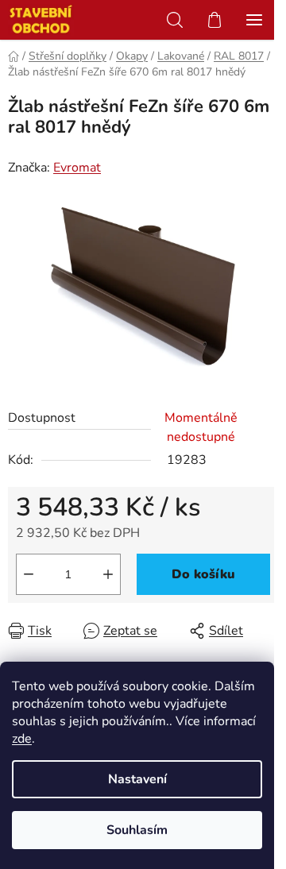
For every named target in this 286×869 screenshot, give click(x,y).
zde (22, 738)
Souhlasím (137, 830)
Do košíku (203, 574)
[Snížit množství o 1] (29, 574)
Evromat (77, 167)
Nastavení (137, 779)
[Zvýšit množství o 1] (108, 574)
